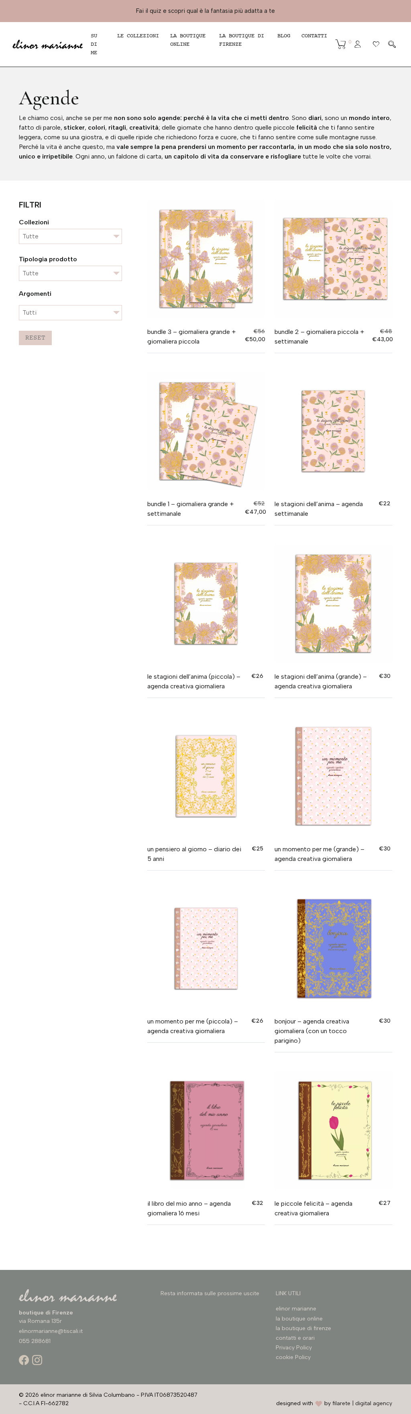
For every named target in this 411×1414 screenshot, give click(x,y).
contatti (314, 36)
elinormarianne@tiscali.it (51, 1331)
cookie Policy (293, 1357)
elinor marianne (296, 1308)
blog (283, 36)
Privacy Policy (294, 1347)
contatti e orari (295, 1338)
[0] (340, 44)
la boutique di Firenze (241, 40)
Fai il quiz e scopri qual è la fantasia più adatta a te (205, 10)
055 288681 (35, 1341)
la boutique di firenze (303, 1328)
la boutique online (188, 40)
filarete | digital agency (362, 1403)
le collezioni (138, 36)
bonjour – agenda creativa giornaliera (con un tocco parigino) (312, 1030)
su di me (94, 44)
